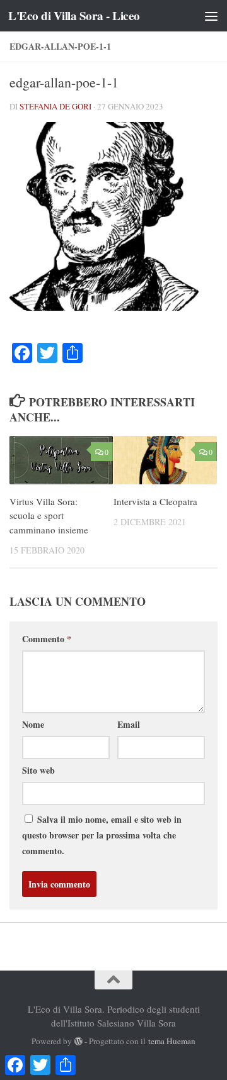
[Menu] (211, 15)
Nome (33, 724)
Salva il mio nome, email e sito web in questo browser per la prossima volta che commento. (102, 835)
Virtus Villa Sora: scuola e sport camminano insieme (48, 515)
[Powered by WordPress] (78, 1041)
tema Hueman (171, 1041)
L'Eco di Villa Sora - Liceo (74, 16)
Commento (46, 638)
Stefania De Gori (55, 106)
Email (128, 724)
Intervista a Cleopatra (155, 501)
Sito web (38, 770)
